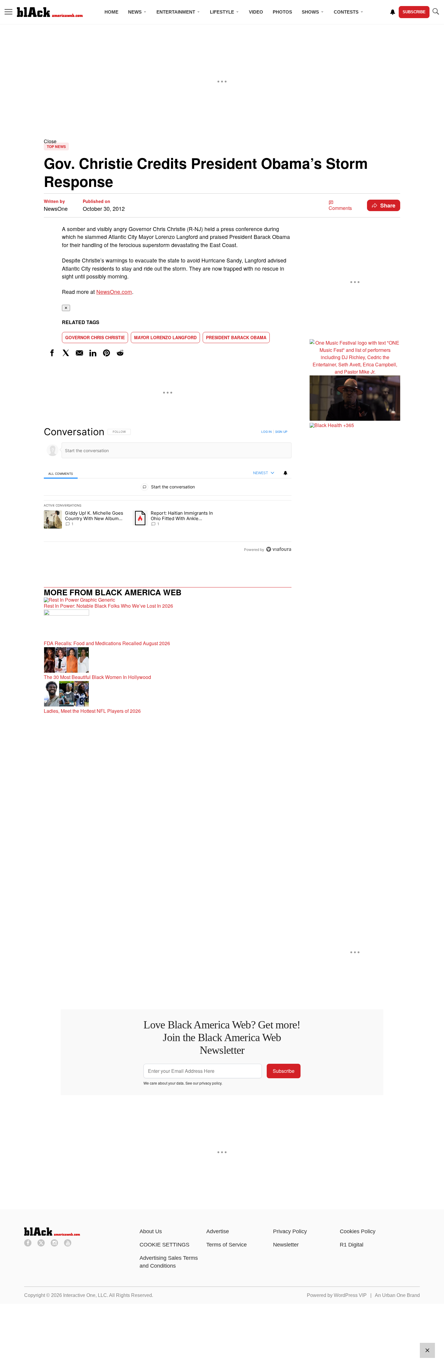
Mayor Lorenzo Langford (165, 337)
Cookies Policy (357, 1231)
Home (111, 11)
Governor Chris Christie (95, 337)
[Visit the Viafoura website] (278, 549)
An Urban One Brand (397, 1295)
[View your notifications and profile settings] (393, 12)
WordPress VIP (350, 1295)
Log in (266, 431)
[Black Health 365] (355, 425)
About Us (151, 1231)
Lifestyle (222, 11)
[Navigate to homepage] (50, 12)
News (135, 11)
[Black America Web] (52, 1233)
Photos (282, 11)
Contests (346, 11)
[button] (222, 141)
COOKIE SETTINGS (164, 1245)
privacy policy (210, 1083)
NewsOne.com (114, 291)
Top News (56, 146)
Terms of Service (226, 1245)
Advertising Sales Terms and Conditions (169, 1262)
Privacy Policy (290, 1231)
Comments (340, 207)
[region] (167, 490)
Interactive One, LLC (85, 1295)
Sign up (281, 431)
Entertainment (175, 11)
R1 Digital (351, 1245)
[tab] (61, 473)
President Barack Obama (236, 337)
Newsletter (286, 1245)
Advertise (217, 1231)
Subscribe (414, 12)
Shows (310, 11)
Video (256, 11)
